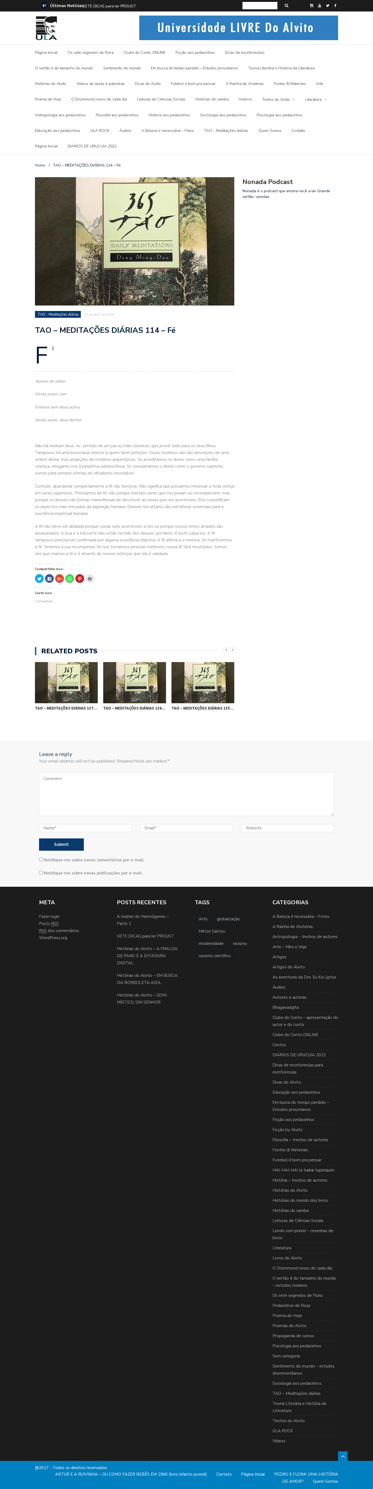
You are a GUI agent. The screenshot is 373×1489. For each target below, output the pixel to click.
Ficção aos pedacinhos (195, 52)
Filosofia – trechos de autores (300, 1140)
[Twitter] (327, 5)
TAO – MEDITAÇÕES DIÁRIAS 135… (202, 708)
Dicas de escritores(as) (244, 52)
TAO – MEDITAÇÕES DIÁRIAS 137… (66, 708)
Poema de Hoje (48, 99)
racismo (240, 943)
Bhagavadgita (286, 1007)
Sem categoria (286, 1356)
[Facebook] (335, 5)
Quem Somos (270, 130)
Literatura (313, 99)
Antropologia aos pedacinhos (60, 115)
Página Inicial (46, 52)
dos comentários (59, 930)
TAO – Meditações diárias (226, 130)
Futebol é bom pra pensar (193, 83)
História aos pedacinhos (169, 115)
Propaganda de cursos (293, 1336)
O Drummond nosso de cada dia (99, 99)
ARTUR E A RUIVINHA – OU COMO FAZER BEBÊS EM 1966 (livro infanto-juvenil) (131, 1474)
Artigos (279, 957)
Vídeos (279, 1441)
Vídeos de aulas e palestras (100, 83)
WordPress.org (53, 938)
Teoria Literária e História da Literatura (281, 68)
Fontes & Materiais (290, 83)
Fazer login (49, 916)
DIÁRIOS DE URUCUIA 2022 (92, 146)
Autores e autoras (290, 997)
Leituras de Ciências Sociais (161, 99)
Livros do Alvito (287, 1258)
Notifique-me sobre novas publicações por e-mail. (93, 873)
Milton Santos (212, 931)
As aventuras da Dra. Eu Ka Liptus (304, 977)
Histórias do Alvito (50, 83)
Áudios (125, 130)
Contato (298, 130)
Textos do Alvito (276, 99)
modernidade (211, 943)
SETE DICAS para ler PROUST (145, 936)
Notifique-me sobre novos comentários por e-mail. (94, 860)
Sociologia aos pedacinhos (223, 115)
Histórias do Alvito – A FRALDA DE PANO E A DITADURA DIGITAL (140, 6)
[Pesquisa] (286, 5)
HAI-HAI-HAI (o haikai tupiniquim (303, 1170)
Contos (279, 1045)
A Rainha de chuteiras (245, 83)
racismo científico (215, 956)
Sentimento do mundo (122, 68)
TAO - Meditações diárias (58, 314)
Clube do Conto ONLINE (144, 52)
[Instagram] (311, 5)
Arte (319, 83)
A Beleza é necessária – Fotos (167, 130)
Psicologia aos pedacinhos (280, 115)
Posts (49, 923)
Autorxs (245, 99)
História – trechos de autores (300, 1180)
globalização (228, 919)
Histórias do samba (212, 99)
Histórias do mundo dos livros (300, 1200)
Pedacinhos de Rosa (291, 1305)
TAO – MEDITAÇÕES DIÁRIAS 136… (134, 708)
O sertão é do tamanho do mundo (64, 68)
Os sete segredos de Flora (91, 52)
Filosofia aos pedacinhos (117, 115)
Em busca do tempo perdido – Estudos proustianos (194, 68)
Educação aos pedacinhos (57, 130)
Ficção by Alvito (288, 1129)
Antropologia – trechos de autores (305, 936)
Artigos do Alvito (289, 967)
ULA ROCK (99, 130)
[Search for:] (259, 5)
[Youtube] (319, 5)
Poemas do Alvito (289, 1325)
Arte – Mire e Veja (289, 947)
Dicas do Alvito (148, 83)
